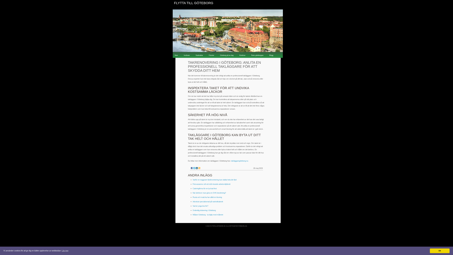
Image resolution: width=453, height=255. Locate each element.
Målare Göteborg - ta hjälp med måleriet (208, 215)
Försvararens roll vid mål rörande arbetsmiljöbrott (211, 184)
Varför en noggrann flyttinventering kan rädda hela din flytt (215, 180)
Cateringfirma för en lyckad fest (205, 188)
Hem (176, 55)
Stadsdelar (199, 55)
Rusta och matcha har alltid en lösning (207, 197)
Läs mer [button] (65, 251)
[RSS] (199, 168)
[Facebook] (192, 168)
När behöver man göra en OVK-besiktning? (209, 193)
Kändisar (242, 55)
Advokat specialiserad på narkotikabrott (208, 202)
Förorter (211, 55)
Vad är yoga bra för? (200, 206)
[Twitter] (194, 168)
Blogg (271, 55)
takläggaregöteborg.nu (239, 161)
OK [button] (439, 251)
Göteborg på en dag (226, 55)
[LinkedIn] (197, 168)
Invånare (187, 55)
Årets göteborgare (257, 55)
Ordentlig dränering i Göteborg (204, 210)
